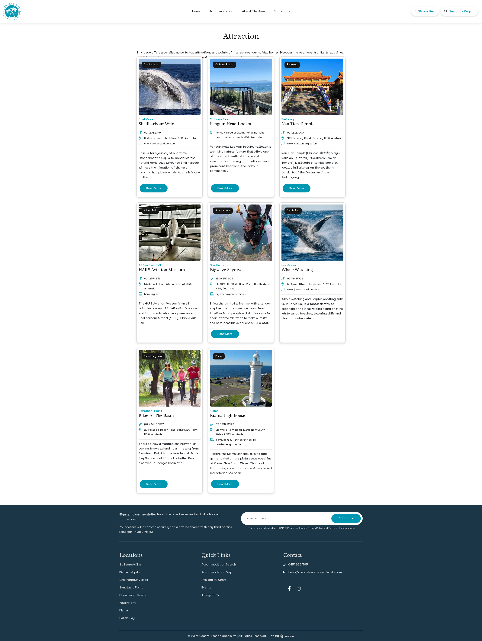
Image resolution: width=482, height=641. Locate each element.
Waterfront (127, 603)
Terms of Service (338, 528)
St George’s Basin (131, 564)
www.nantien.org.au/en (302, 143)
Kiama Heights (129, 572)
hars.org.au (151, 294)
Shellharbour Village (133, 580)
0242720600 (295, 132)
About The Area (253, 11)
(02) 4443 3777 (154, 424)
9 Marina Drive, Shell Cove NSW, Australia (170, 138)
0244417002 (295, 278)
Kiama (123, 610)
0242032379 (152, 132)
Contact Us (282, 11)
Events (206, 587)
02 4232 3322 (225, 424)
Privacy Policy (316, 528)
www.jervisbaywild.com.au (303, 289)
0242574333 (152, 278)
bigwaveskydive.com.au (231, 294)
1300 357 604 (224, 278)
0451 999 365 (298, 564)
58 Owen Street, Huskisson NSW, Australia (314, 284)
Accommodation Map (216, 572)
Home (196, 11)
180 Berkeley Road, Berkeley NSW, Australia (314, 138)
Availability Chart (213, 580)
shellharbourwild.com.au (159, 143)
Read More (153, 188)
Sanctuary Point (131, 587)
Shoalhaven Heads (132, 595)
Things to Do (210, 595)
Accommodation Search (218, 564)
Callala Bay (127, 618)
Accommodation (221, 11)
